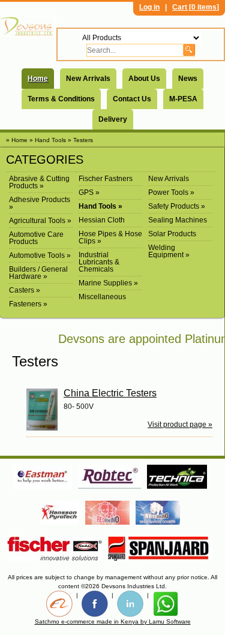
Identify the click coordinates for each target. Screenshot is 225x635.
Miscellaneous (102, 297)
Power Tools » (171, 192)
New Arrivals (88, 78)
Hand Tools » (100, 206)
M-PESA (183, 99)
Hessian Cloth (102, 220)
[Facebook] (95, 604)
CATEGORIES (44, 159)
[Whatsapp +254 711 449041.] (165, 604)
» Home (17, 140)
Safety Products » (176, 206)
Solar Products (172, 234)
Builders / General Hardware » (38, 273)
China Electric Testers (110, 393)
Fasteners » (28, 304)
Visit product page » (180, 424)
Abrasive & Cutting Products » (39, 182)
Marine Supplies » (108, 283)
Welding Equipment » (169, 251)
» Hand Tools (47, 140)
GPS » (89, 192)
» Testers (80, 140)
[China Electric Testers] (45, 410)
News (187, 78)
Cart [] (195, 7)
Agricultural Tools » (40, 220)
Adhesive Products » (39, 203)
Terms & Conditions (61, 99)
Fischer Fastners (106, 178)
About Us (144, 78)
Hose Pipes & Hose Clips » (110, 237)
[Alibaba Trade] (59, 604)
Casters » (24, 290)
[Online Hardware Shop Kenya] (28, 26)
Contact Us (132, 99)
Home (38, 78)
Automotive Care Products (36, 238)
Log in (149, 7)
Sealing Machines (177, 220)
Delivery (112, 119)
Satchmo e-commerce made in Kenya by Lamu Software (113, 621)
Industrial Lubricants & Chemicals (99, 262)
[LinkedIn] (130, 604)
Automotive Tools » (40, 255)
